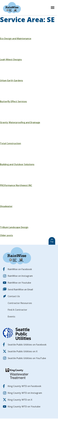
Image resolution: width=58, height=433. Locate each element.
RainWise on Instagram (20, 275)
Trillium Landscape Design (14, 227)
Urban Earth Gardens (11, 80)
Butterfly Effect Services (13, 101)
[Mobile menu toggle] (52, 7)
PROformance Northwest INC (16, 185)
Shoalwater (6, 206)
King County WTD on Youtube (24, 406)
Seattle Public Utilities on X (22, 351)
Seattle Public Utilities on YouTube (27, 358)
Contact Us (14, 296)
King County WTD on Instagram (25, 392)
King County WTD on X (20, 399)
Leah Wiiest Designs (11, 59)
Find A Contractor (17, 309)
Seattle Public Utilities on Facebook (27, 344)
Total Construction (10, 143)
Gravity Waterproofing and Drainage (20, 122)
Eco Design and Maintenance (15, 38)
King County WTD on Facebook (24, 386)
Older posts (6, 235)
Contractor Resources (20, 303)
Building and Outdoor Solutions (17, 164)
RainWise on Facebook (20, 269)
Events (11, 316)
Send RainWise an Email (20, 289)
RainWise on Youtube (19, 282)
